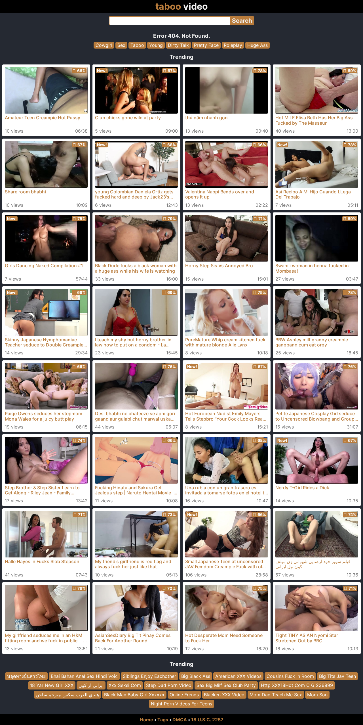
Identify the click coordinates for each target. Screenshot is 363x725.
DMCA (179, 719)
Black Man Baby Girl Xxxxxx (134, 694)
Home (146, 719)
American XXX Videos (238, 676)
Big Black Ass (195, 676)
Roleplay (233, 45)
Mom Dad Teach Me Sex (276, 694)
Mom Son (317, 694)
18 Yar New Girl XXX (51, 685)
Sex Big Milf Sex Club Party (226, 685)
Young (156, 45)
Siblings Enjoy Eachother (149, 676)
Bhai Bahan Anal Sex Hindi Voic (84, 676)
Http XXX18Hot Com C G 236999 (297, 685)
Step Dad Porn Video (168, 685)
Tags (162, 719)
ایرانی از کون (91, 685)
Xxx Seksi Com (125, 685)
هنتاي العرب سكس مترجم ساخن (67, 694)
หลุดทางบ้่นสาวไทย (26, 676)
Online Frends (184, 694)
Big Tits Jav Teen (337, 676)
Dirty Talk (178, 45)
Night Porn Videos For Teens (181, 704)
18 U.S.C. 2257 (207, 719)
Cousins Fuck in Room (290, 676)
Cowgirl (104, 45)
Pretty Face (206, 45)
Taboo (137, 45)
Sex (121, 45)
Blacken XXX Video (224, 694)
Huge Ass (257, 45)
